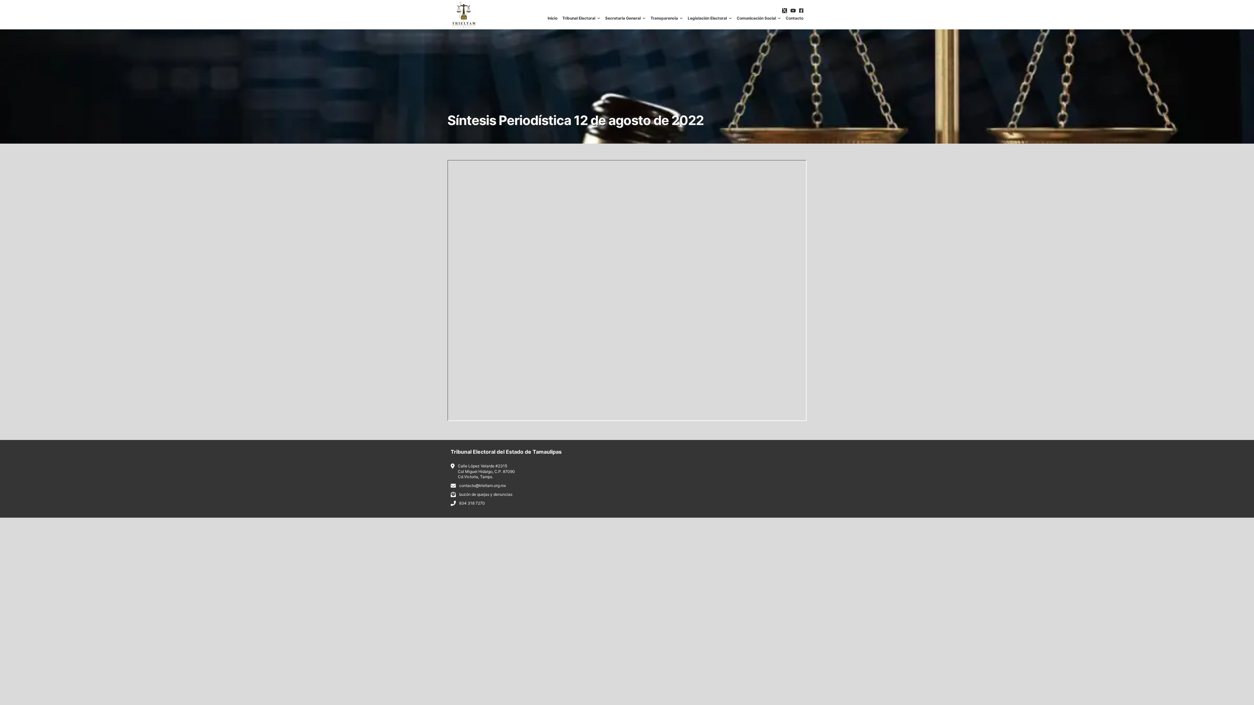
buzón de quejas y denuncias (485, 494)
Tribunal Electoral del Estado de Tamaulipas (506, 451)
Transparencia (664, 18)
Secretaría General (623, 18)
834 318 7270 (472, 503)
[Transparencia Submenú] (681, 18)
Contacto (794, 18)
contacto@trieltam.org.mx (482, 485)
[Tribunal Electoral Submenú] (598, 18)
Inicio (552, 18)
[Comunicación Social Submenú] (779, 18)
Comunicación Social (756, 18)
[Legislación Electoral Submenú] (730, 18)
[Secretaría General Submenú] (644, 18)
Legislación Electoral (707, 18)
